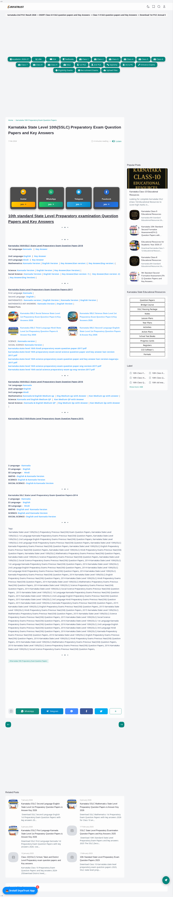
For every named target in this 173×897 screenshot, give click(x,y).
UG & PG (129, 64)
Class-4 (129, 59)
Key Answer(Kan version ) (73, 263)
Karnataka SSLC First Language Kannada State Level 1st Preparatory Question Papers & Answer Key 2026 (42, 833)
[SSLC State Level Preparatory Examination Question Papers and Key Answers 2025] (72, 835)
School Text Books (147, 336)
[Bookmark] (11, 712)
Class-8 (38, 64)
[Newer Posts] (121, 724)
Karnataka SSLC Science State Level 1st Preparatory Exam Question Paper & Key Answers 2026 (98, 317)
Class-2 (100, 59)
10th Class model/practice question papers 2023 (139, 377)
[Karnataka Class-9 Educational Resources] (134, 219)
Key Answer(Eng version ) (101, 263)
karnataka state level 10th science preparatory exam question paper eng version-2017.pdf (54, 366)
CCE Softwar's (147, 349)
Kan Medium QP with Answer (69, 399)
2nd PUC (97, 64)
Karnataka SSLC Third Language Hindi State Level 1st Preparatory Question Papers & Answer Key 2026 (40, 331)
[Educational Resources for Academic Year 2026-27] (134, 250)
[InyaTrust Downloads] (15, 7)
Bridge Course (147, 304)
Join (22, 204)
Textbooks (69, 59)
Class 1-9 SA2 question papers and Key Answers (98, 15)
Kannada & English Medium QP (40, 402)
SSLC (68, 64)
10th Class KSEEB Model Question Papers (158, 373)
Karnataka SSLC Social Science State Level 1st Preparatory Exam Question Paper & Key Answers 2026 (40, 317)
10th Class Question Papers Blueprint (139, 382)
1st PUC (82, 64)
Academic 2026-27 (20, 59)
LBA (39, 59)
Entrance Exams (147, 64)
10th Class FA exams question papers (139, 373)
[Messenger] (71, 711)
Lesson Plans (147, 318)
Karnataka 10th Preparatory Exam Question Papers (29, 661)
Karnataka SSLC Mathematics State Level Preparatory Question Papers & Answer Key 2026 (99, 807)
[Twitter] (101, 711)
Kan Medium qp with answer (104, 395)
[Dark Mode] (148, 6)
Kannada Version (31, 263)
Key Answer (41, 249)
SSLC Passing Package (147, 309)
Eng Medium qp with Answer (71, 395)
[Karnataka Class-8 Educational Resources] (134, 265)
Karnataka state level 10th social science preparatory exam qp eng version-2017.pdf (51, 369)
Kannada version (32, 300)
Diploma (113, 64)
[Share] (116, 711)
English (27, 256)
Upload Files (112, 70)
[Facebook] (86, 711)
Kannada (27, 249)
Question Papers (147, 300)
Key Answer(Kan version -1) (76, 274)
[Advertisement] (86, 36)
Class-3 (114, 59)
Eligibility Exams (65, 70)
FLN (54, 59)
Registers (147, 345)
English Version (50, 263)
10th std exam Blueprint (158, 382)
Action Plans (147, 331)
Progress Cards (147, 340)
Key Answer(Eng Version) (22, 277)
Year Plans (147, 322)
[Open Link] (164, 6)
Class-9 (53, 64)
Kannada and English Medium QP (34, 399)
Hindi (26, 259)
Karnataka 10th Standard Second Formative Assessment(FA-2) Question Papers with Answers (152, 232)
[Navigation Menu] (166, 880)
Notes (147, 313)
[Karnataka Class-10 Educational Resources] (147, 188)
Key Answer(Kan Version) (67, 270)
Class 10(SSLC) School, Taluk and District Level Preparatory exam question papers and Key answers (41, 860)
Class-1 (85, 59)
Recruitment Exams (89, 70)
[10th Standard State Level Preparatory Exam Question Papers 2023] (72, 861)
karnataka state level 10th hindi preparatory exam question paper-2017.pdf (47, 348)
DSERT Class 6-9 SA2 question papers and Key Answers (47, 15)
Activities (147, 327)
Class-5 (144, 59)
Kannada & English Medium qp (38, 395)
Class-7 (24, 64)
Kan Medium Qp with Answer (105, 402)
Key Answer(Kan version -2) (106, 274)
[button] (116, 141)
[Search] (158, 6)
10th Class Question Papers (158, 377)
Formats (147, 354)
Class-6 (159, 59)
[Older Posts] (8, 724)
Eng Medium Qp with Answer (73, 402)
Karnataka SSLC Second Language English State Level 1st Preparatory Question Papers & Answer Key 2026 (100, 331)
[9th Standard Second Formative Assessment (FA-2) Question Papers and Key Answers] (134, 281)
